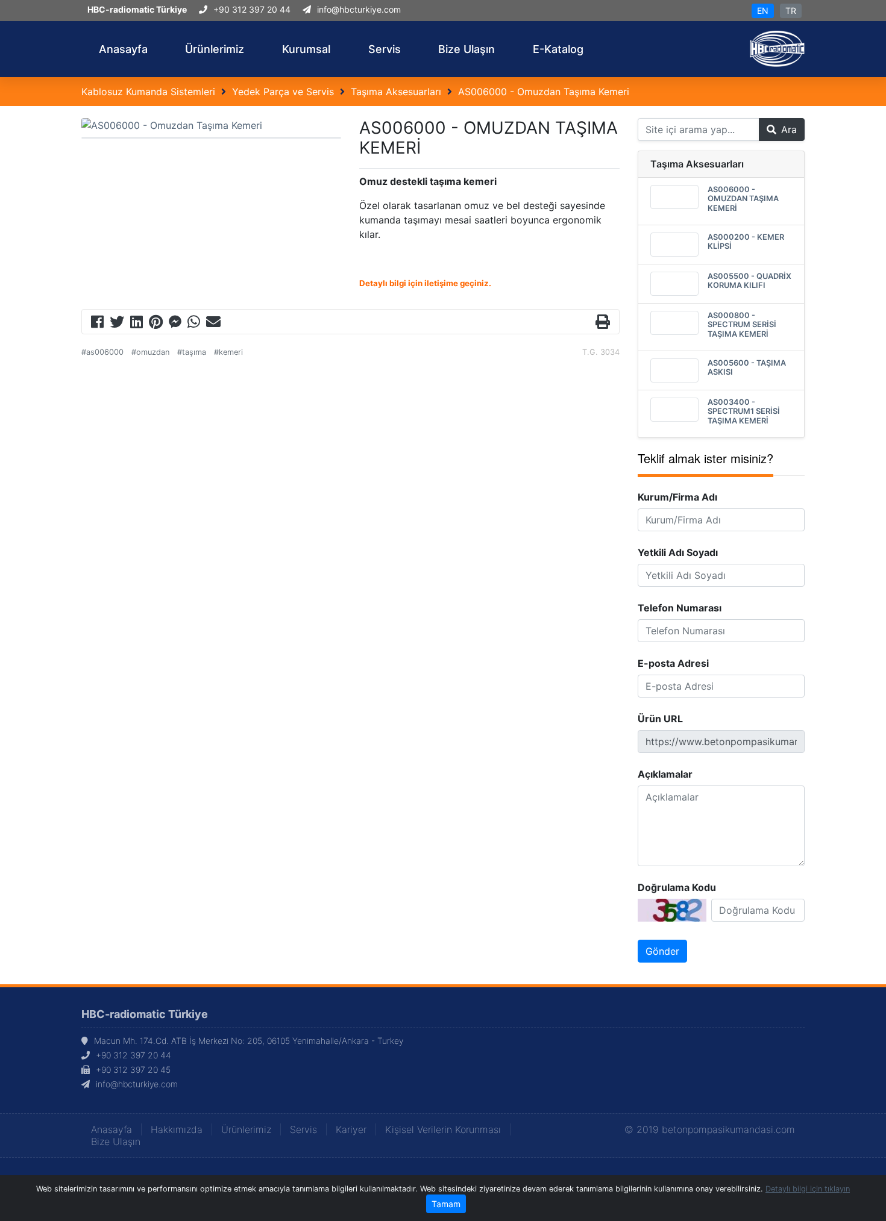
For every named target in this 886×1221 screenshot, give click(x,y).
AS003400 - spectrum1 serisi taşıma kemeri (744, 411)
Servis (303, 1129)
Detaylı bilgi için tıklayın (807, 1188)
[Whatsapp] (193, 323)
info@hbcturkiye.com (359, 9)
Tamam (446, 1204)
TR (790, 10)
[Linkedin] (136, 323)
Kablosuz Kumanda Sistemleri (148, 92)
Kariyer (351, 1129)
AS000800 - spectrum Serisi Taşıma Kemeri (742, 325)
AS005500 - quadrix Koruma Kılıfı (749, 281)
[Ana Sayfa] (777, 48)
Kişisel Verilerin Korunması (443, 1129)
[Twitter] (117, 323)
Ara (789, 129)
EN (762, 10)
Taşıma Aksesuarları (396, 92)
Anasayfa (111, 1129)
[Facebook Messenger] (175, 323)
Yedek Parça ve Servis (283, 92)
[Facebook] (97, 323)
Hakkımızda (177, 1129)
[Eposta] (213, 323)
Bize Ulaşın (115, 1141)
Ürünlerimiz (246, 1129)
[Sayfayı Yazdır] (602, 323)
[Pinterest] (156, 323)
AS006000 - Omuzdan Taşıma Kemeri (543, 92)
